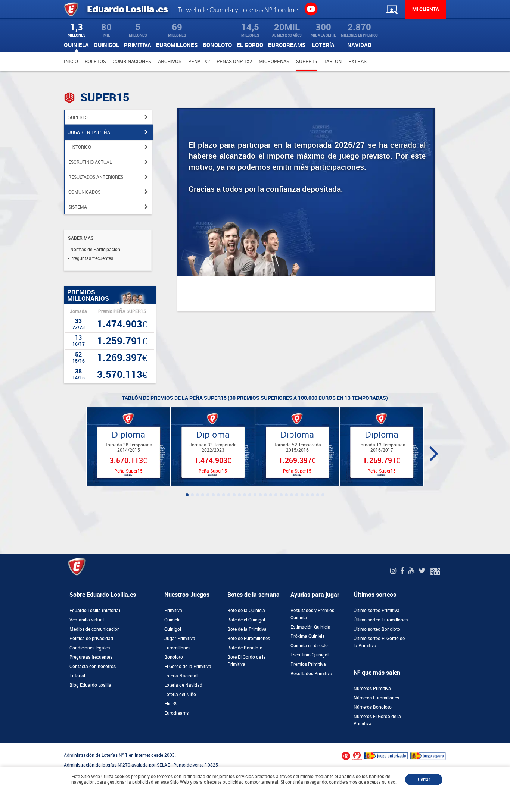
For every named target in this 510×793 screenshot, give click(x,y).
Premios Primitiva (308, 664)
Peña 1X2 (199, 61)
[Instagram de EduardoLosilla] (394, 571)
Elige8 (170, 703)
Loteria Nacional (181, 675)
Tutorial (77, 675)
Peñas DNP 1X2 (234, 61)
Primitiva (173, 610)
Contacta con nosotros (92, 666)
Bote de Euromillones (248, 638)
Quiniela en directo (309, 645)
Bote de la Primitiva (247, 629)
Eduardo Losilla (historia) (94, 610)
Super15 (306, 61)
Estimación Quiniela (310, 627)
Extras (357, 61)
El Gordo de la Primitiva (187, 666)
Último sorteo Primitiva (376, 610)
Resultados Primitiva (311, 673)
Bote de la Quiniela (246, 610)
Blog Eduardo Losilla (90, 685)
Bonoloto (173, 657)
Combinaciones (132, 61)
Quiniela (172, 620)
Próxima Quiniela (307, 636)
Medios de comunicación (94, 629)
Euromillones (177, 648)
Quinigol (172, 629)
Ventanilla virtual (86, 620)
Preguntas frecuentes (90, 657)
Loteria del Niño (180, 694)
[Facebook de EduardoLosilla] (403, 571)
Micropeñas (274, 61)
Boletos (95, 61)
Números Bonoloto (373, 707)
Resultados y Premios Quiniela (312, 614)
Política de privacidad (91, 638)
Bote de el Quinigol (246, 620)
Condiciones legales (89, 648)
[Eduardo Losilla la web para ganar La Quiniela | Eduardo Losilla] (310, 8)
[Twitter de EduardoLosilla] (423, 571)
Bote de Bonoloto (244, 648)
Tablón (333, 61)
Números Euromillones (376, 697)
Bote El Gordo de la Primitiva (246, 661)
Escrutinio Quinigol (309, 655)
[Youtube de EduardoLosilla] (412, 571)
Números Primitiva (372, 688)
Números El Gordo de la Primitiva (377, 720)
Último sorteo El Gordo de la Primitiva (379, 642)
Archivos (169, 61)
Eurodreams (176, 713)
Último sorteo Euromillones (381, 620)
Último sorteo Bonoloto (377, 629)
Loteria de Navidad (183, 685)
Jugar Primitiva (179, 638)
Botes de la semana (253, 594)
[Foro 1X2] (435, 571)
